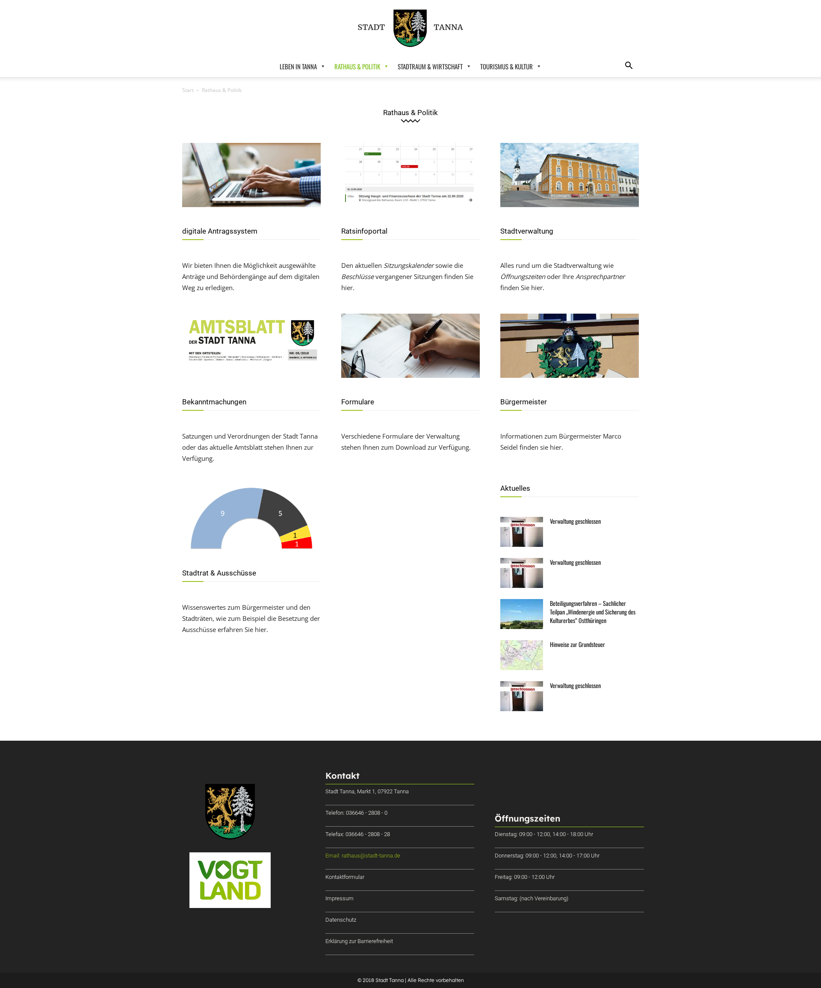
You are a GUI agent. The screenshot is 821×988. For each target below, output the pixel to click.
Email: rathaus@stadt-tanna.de (362, 855)
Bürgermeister (523, 402)
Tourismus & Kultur (506, 66)
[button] (628, 66)
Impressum (339, 898)
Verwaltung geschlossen (575, 520)
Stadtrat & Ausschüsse (219, 573)
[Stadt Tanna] (410, 28)
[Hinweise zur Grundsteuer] (521, 655)
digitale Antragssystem (219, 231)
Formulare (357, 402)
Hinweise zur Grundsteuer (577, 644)
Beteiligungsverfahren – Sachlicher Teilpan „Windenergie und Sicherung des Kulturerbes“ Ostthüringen (592, 612)
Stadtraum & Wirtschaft (430, 66)
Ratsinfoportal (364, 231)
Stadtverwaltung (526, 231)
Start (188, 90)
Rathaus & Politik (357, 66)
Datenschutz (340, 920)
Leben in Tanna (298, 66)
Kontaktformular (344, 877)
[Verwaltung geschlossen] (521, 532)
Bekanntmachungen (214, 402)
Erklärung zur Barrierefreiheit (359, 941)
